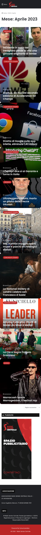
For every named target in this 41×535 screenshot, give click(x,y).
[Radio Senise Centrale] (13, 4)
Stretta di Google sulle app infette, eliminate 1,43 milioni (20, 142)
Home (5, 13)
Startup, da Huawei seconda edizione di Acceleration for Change (20, 96)
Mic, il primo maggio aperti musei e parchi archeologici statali (20, 246)
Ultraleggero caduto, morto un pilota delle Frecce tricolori (20, 201)
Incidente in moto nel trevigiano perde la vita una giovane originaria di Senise (20, 50)
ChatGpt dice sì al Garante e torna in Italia (20, 173)
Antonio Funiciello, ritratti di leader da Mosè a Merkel (19, 323)
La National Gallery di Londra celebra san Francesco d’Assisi (16, 292)
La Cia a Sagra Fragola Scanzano (17, 354)
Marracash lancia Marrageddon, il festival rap (20, 399)
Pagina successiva (30, 407)
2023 (9, 13)
